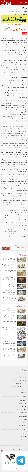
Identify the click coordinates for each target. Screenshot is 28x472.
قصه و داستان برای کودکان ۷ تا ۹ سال (13, 11)
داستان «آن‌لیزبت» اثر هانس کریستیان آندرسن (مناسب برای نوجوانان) (9, 342)
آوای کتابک (24, 443)
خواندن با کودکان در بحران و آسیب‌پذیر (19, 386)
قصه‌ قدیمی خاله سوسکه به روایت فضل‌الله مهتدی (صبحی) (9, 328)
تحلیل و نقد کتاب (23, 406)
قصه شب (25, 419)
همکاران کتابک (24, 440)
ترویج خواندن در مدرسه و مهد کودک (20, 380)
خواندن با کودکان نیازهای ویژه (21, 383)
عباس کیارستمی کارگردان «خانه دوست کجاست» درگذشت (9, 322)
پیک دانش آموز (13, 234)
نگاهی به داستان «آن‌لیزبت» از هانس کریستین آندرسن (9, 297)
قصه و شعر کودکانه (23, 416)
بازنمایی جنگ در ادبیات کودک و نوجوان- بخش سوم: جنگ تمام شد (9, 278)
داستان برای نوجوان (23, 425)
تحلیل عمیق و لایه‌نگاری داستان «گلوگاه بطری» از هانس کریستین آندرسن (9, 258)
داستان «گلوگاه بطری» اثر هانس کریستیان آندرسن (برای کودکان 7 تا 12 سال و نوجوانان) (9, 264)
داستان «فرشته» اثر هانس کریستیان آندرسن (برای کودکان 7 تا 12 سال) (9, 354)
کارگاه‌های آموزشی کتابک (22, 400)
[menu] (25, 3)
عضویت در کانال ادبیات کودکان (15, 469)
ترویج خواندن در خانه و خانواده (21, 377)
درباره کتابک (24, 434)
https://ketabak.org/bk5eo (10, 237)
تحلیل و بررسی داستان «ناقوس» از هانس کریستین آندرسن (9, 285)
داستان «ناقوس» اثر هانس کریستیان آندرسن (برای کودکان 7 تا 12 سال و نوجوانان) (9, 291)
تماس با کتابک (24, 437)
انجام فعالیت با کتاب (23, 389)
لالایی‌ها (25, 422)
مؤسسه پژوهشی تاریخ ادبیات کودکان (19, 450)
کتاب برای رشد (24, 392)
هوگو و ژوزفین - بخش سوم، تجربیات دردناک (10, 271)
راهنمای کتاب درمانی (23, 403)
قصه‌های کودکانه (24, 11)
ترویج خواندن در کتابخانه (22, 374)
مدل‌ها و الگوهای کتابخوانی (21, 410)
